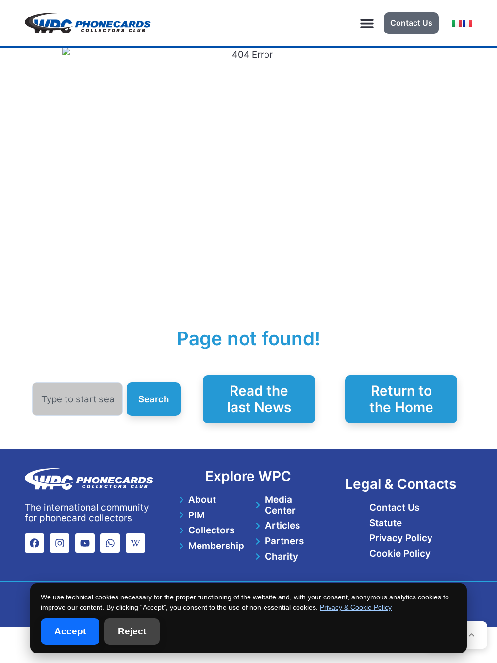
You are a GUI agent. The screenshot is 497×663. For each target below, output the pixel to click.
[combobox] (77, 399)
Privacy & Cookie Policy (356, 607)
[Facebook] (34, 543)
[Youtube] (85, 543)
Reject (132, 631)
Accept (70, 631)
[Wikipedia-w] (135, 543)
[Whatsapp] (110, 543)
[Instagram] (59, 543)
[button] (367, 23)
